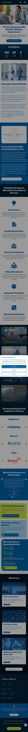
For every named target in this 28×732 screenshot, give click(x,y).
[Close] (26, 357)
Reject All (14, 373)
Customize (14, 370)
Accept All (14, 366)
